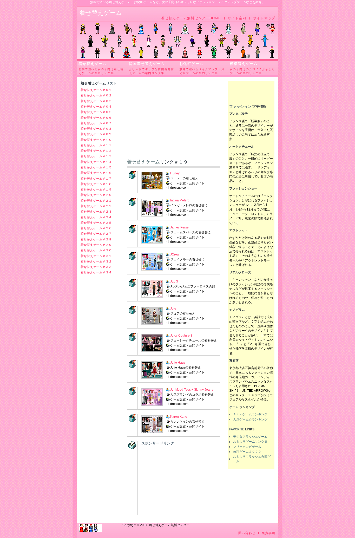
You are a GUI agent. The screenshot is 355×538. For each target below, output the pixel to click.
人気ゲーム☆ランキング (250, 419)
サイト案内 (237, 18)
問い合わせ (246, 533)
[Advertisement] (173, 117)
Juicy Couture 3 (181, 335)
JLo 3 (174, 281)
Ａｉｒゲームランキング (250, 414)
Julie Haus (177, 362)
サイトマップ (264, 18)
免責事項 (268, 533)
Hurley (175, 173)
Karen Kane (178, 416)
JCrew (174, 254)
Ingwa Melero (179, 200)
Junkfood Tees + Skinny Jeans (191, 389)
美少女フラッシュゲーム (250, 436)
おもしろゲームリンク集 (250, 441)
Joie (173, 308)
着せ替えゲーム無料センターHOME (191, 18)
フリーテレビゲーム (247, 446)
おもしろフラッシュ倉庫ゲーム (252, 459)
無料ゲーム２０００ (247, 451)
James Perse (179, 227)
